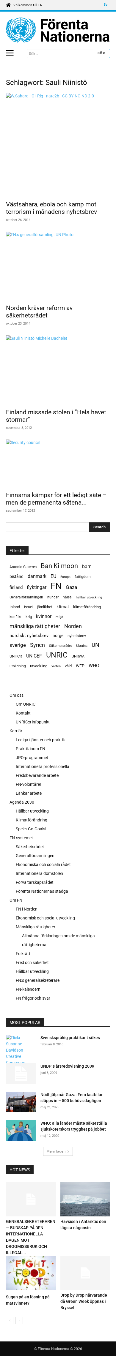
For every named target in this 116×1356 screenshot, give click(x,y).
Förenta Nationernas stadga (42, 891)
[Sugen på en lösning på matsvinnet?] (31, 1274)
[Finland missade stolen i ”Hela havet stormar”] (58, 370)
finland (16, 587)
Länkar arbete (29, 793)
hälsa (67, 597)
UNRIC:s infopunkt (33, 722)
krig (29, 616)
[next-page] (19, 1320)
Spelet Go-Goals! (31, 828)
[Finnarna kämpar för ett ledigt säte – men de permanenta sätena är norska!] (58, 464)
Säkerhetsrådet (60, 646)
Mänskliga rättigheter (35, 926)
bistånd (16, 576)
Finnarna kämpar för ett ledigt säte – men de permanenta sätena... (56, 498)
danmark (37, 576)
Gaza (71, 587)
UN (95, 645)
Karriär (16, 730)
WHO (94, 665)
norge (58, 635)
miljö (59, 617)
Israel (28, 607)
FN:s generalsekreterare (37, 980)
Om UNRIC (25, 704)
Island (15, 607)
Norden (73, 626)
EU (53, 576)
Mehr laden (55, 1151)
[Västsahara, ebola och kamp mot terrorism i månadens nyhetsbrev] (58, 145)
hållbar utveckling (89, 597)
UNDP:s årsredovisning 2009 (67, 1066)
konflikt (15, 617)
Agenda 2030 (22, 802)
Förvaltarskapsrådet (35, 882)
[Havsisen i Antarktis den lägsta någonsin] (85, 1199)
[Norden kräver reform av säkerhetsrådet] (58, 266)
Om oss (16, 695)
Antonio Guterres (23, 567)
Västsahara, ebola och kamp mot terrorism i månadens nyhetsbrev (51, 208)
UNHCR (16, 656)
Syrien (37, 645)
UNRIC (57, 655)
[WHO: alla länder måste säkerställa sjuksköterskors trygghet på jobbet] (21, 1131)
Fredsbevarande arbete (37, 775)
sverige (18, 645)
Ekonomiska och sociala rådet (43, 864)
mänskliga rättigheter (35, 626)
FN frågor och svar (33, 998)
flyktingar (36, 587)
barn (87, 566)
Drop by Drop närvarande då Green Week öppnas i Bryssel (83, 1301)
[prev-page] (9, 1320)
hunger (53, 597)
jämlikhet (44, 607)
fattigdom (83, 577)
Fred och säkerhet (32, 962)
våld (68, 666)
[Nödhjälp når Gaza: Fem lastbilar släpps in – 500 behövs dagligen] (21, 1103)
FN (56, 586)
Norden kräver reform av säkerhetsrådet (39, 311)
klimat (63, 606)
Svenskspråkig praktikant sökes (70, 1037)
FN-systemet (21, 837)
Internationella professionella (42, 766)
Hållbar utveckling (32, 811)
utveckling (38, 666)
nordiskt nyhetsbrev (29, 635)
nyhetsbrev (77, 635)
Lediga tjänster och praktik (40, 739)
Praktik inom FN (30, 748)
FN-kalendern (28, 989)
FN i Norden (26, 909)
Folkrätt (23, 953)
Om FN (16, 900)
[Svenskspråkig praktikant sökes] (21, 1050)
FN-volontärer (28, 784)
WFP (80, 665)
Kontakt (23, 713)
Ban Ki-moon (59, 566)
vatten (56, 666)
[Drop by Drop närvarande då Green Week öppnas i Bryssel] (85, 1273)
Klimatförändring (31, 820)
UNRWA (78, 656)
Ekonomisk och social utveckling (45, 918)
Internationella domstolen (39, 873)
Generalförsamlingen (26, 597)
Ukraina (81, 646)
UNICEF (34, 656)
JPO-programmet (32, 757)
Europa (65, 577)
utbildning (18, 666)
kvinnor (43, 616)
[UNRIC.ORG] (58, 30)
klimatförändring (87, 607)
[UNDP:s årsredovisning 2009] (21, 1073)
